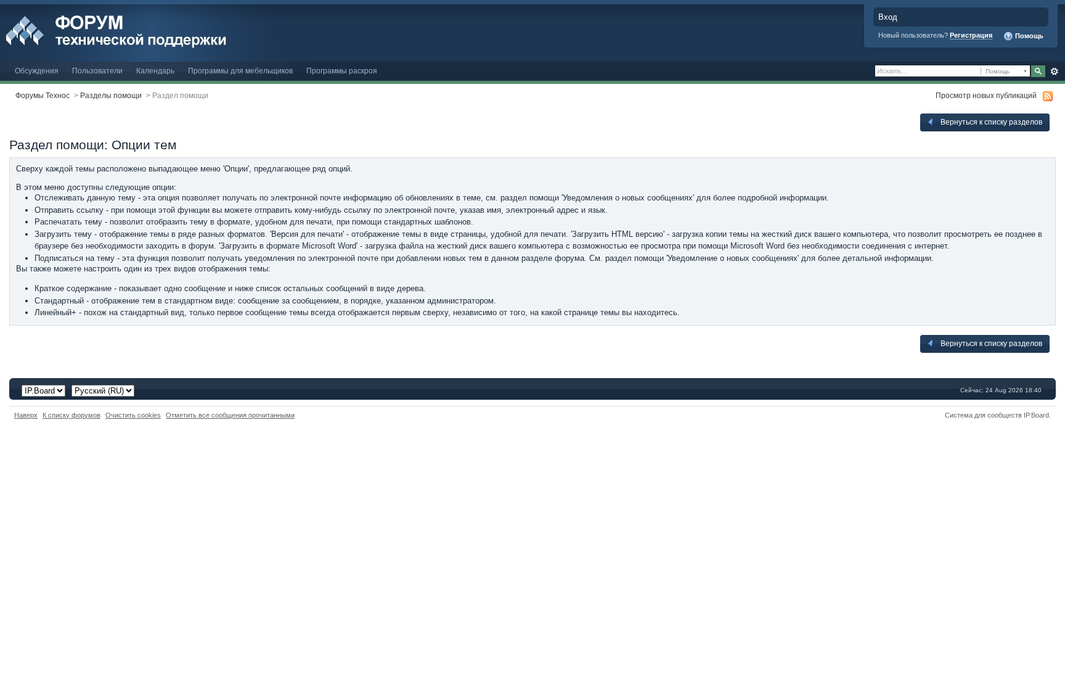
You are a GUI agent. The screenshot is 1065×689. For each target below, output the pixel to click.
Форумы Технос (42, 95)
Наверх (26, 415)
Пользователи (97, 71)
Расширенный (1054, 71)
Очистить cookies (133, 415)
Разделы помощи (111, 95)
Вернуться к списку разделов (990, 122)
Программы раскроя (341, 71)
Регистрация (971, 35)
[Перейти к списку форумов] (143, 30)
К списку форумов (71, 415)
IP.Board (1036, 415)
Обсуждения (37, 71)
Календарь (155, 71)
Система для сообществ (983, 415)
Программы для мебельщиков (240, 71)
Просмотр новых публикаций (986, 95)
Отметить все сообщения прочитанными (230, 415)
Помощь (1028, 35)
